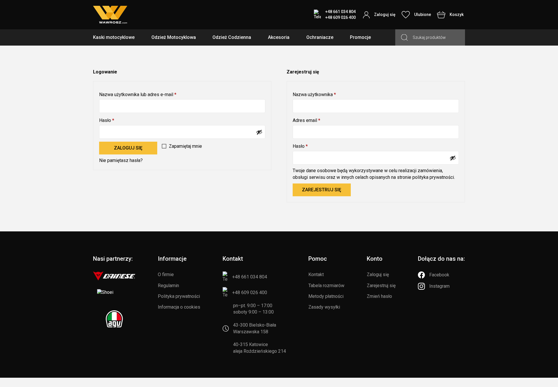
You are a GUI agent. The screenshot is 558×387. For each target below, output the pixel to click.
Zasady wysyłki (324, 307)
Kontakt (316, 274)
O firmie (166, 274)
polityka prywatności (433, 177)
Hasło (117, 120)
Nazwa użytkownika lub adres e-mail (148, 94)
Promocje (360, 37)
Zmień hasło (379, 296)
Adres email (317, 120)
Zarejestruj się (321, 189)
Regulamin (168, 285)
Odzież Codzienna (231, 37)
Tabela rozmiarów (326, 285)
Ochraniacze (319, 37)
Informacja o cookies (179, 307)
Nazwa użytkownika (325, 94)
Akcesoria (278, 37)
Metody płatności (326, 296)
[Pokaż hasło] (259, 132)
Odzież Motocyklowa (173, 37)
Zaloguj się (128, 148)
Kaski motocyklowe (114, 37)
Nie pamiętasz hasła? (121, 160)
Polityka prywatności (179, 296)
